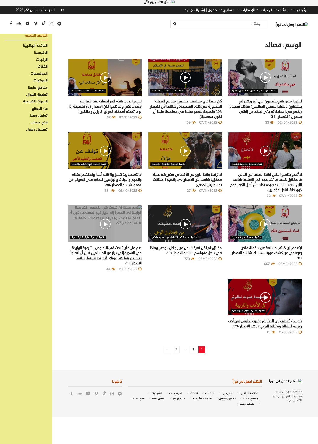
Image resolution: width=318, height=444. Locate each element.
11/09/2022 (128, 269)
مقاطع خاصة (38, 88)
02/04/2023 (288, 123)
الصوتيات (40, 80)
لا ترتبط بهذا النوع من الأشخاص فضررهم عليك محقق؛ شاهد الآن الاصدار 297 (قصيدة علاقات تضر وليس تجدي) (187, 180)
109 (188, 123)
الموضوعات (39, 74)
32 (269, 196)
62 (109, 118)
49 (269, 332)
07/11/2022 (208, 123)
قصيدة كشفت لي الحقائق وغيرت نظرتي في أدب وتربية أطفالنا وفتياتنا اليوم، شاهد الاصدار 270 (265, 323)
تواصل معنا (39, 115)
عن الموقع (40, 109)
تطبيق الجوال (37, 94)
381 (107, 191)
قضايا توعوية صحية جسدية (246, 237)
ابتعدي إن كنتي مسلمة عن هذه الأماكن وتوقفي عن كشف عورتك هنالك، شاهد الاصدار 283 (267, 253)
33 (267, 123)
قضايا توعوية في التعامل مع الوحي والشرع (254, 91)
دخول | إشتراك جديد (201, 10)
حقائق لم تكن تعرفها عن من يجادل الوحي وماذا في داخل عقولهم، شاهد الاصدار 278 (186, 250)
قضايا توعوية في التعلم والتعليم (89, 164)
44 (108, 269)
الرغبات (42, 60)
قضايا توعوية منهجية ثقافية (247, 164)
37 (189, 191)
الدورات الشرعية (35, 101)
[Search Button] (175, 24)
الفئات (42, 67)
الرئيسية (41, 53)
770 (187, 259)
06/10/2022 (128, 191)
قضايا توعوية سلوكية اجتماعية (168, 91)
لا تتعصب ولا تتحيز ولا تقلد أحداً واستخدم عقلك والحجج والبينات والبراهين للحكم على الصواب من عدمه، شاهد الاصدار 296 (105, 180)
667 (267, 264)
